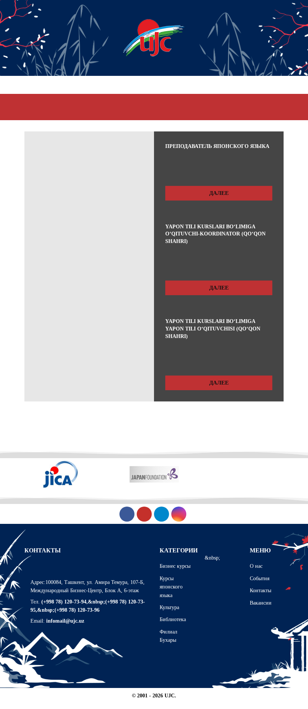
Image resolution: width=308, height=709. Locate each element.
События (259, 578)
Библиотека (173, 619)
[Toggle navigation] (283, 107)
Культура (169, 607)
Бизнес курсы (175, 566)
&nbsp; (212, 558)
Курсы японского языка (171, 587)
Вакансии (261, 603)
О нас (256, 566)
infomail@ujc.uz (65, 621)
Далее (219, 193)
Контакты (260, 590)
